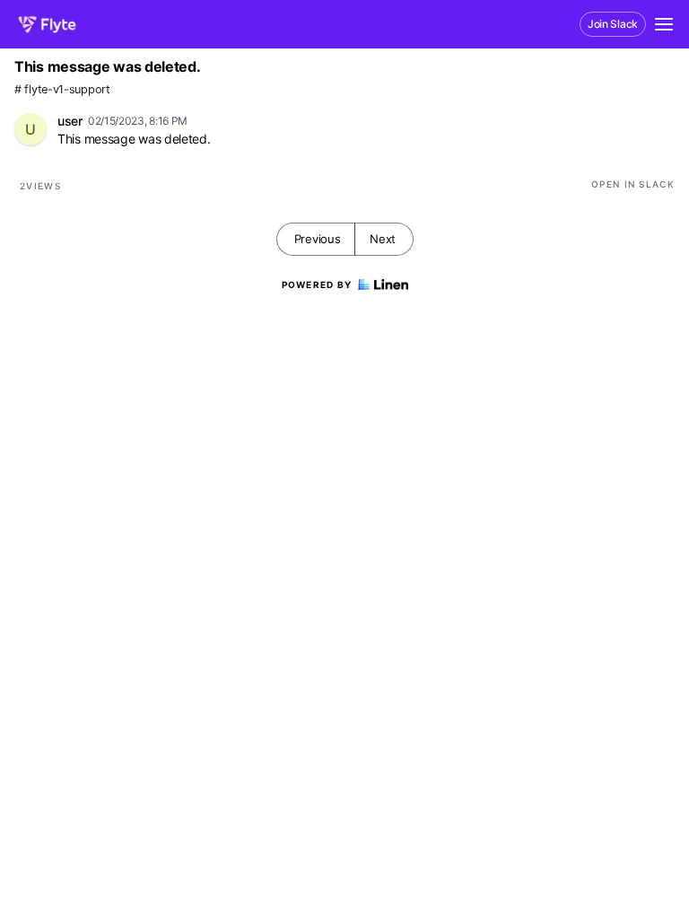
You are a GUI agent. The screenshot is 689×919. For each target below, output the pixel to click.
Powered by (317, 284)
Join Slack (613, 24)
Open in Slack (633, 184)
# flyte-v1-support (62, 89)
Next (383, 239)
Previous (317, 239)
